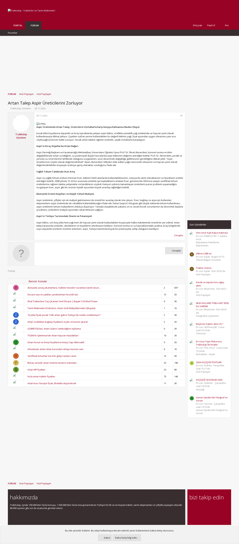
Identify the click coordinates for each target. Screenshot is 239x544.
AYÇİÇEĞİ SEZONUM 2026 (209, 379)
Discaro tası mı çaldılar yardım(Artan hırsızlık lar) (52, 294)
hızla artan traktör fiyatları (41, 376)
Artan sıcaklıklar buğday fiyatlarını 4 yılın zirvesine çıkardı (57, 321)
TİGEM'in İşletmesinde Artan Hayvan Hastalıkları (52, 335)
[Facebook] (191, 507)
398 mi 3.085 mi (204, 253)
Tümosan (201, 333)
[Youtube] (191, 514)
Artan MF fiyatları (36, 369)
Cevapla (178, 235)
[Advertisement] (119, 62)
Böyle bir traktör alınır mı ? (209, 323)
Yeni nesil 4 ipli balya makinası (212, 232)
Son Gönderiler (197, 224)
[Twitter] (222, 507)
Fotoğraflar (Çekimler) (207, 315)
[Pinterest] (210, 507)
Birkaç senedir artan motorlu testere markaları (52, 362)
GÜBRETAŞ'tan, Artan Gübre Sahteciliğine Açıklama (54, 328)
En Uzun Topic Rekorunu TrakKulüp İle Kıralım (209, 343)
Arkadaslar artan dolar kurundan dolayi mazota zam (55, 349)
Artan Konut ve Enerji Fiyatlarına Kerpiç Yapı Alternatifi (55, 342)
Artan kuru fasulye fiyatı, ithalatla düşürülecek (51, 383)
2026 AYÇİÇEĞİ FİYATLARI (209, 362)
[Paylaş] (177, 116)
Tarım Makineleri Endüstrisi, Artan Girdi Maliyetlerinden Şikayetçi (61, 308)
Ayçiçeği (200, 389)
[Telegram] (216, 507)
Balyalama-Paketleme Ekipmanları (207, 244)
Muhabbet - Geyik (205, 354)
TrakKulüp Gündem (20, 108)
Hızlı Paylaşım (203, 274)
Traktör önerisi (204, 267)
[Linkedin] (204, 507)
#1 (181, 115)
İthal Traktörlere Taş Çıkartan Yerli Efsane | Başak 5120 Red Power (62, 301)
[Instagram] (198, 507)
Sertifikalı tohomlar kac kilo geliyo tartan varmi (51, 356)
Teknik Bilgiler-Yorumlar (208, 259)
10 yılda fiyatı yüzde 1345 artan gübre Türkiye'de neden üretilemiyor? (64, 315)
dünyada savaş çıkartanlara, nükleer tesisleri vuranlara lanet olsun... (63, 287)
